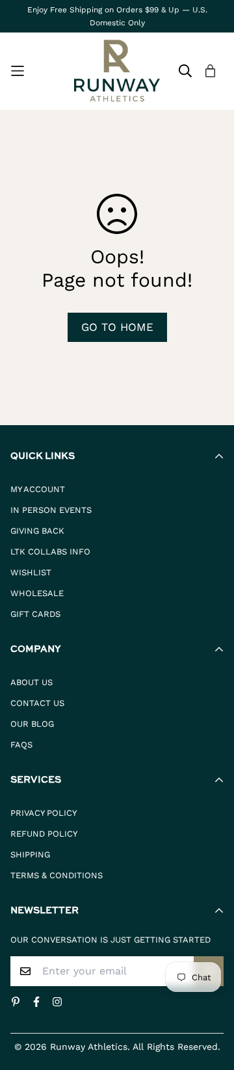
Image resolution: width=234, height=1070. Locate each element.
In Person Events (51, 510)
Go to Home (117, 326)
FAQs (21, 745)
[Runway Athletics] (117, 71)
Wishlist (30, 572)
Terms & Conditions (56, 875)
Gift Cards (35, 614)
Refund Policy (43, 834)
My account (37, 489)
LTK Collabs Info (50, 551)
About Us (31, 682)
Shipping (30, 854)
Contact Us (37, 703)
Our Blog (32, 724)
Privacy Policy (43, 813)
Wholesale (37, 593)
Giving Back (37, 531)
